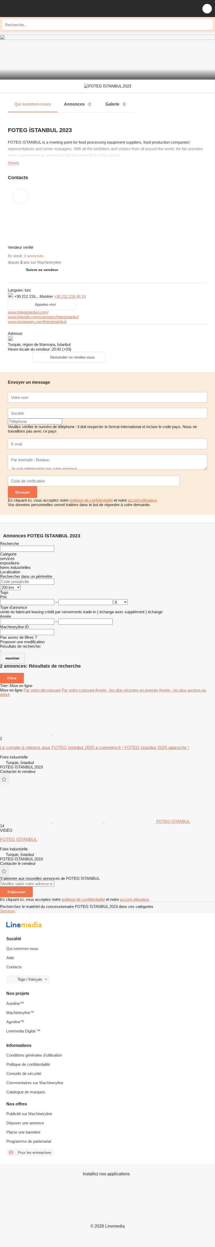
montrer (12, 658)
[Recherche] (207, 24)
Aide (10, 957)
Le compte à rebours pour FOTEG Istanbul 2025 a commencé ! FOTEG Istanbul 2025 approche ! (94, 747)
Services (7, 911)
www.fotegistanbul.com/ (28, 312)
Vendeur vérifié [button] (21, 247)
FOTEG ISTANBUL (18, 839)
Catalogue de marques (25, 1092)
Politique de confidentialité (28, 1064)
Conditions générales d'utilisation (34, 1055)
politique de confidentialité (91, 500)
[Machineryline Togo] (36, 8)
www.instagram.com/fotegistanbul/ (37, 321)
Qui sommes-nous (22, 948)
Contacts (14, 967)
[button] (207, 8)
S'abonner (16, 892)
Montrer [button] (47, 296)
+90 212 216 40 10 (70, 296)
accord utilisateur (142, 500)
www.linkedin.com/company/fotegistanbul (43, 317)
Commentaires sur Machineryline (34, 1082)
